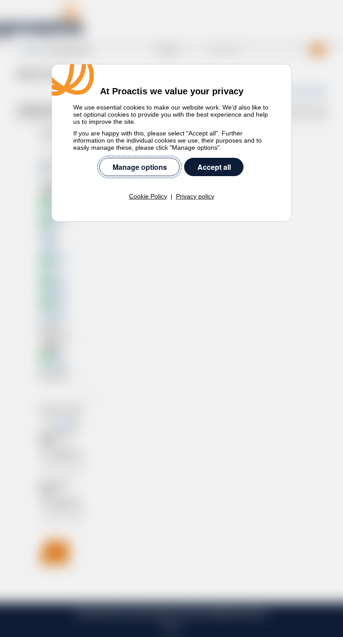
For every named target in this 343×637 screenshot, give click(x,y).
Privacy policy (195, 196)
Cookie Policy (148, 196)
